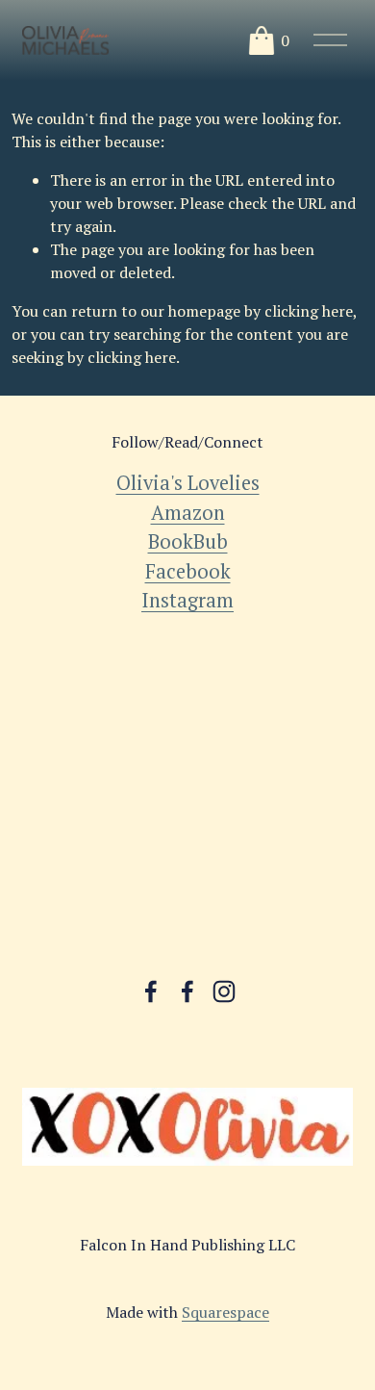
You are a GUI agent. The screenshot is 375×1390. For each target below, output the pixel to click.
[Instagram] (224, 991)
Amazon (188, 513)
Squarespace (225, 1312)
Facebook (188, 571)
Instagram (187, 600)
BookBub (188, 541)
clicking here (308, 311)
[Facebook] (150, 991)
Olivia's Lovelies (188, 483)
